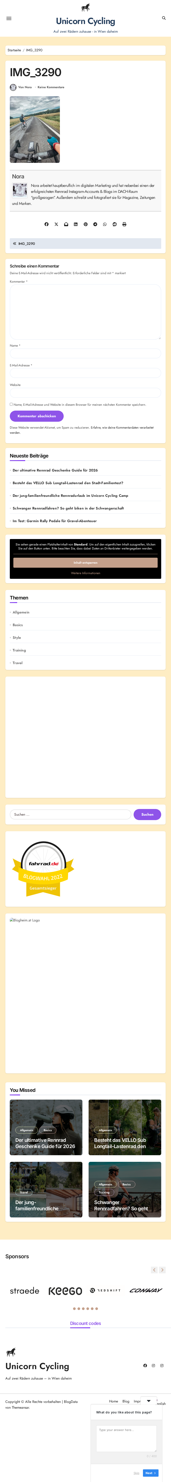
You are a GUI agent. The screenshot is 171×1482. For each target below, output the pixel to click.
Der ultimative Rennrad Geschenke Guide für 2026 (55, 470)
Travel (17, 663)
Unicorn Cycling (85, 20)
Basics (18, 625)
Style (17, 637)
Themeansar (20, 1407)
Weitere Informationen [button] (85, 573)
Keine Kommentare (51, 87)
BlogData (71, 1401)
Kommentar (19, 281)
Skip (136, 1473)
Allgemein (21, 612)
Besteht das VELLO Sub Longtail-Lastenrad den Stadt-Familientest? (68, 483)
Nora (18, 176)
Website (15, 385)
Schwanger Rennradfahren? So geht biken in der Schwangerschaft (68, 508)
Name (15, 345)
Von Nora (25, 87)
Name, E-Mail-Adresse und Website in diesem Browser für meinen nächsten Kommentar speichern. (80, 404)
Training (19, 650)
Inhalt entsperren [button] (86, 562)
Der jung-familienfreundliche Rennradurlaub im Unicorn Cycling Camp (70, 495)
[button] (162, 1270)
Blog (125, 1401)
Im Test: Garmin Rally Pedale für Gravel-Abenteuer (55, 521)
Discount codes (85, 1323)
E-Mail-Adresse (21, 365)
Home (113, 1401)
